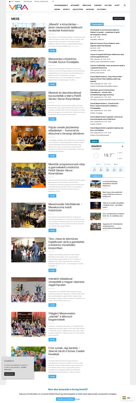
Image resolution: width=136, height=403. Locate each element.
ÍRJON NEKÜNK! (28, 1)
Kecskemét (75, 5)
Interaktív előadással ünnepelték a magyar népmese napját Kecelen (66, 282)
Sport (117, 5)
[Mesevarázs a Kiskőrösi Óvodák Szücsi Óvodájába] (28, 69)
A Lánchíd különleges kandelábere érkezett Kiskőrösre (110, 184)
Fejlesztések (78, 9)
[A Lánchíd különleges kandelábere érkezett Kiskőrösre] (95, 184)
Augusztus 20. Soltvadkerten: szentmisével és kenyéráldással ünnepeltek (113, 226)
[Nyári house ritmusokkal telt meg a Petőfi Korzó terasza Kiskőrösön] (95, 195)
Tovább (52, 50)
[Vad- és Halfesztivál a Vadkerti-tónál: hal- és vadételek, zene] (95, 216)
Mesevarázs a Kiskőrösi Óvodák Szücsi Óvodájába (63, 60)
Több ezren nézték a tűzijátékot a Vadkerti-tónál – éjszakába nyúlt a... (113, 205)
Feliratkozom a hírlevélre (65, 399)
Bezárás (77, 399)
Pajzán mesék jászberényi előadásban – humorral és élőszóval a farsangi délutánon (66, 130)
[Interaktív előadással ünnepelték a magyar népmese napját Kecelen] (28, 289)
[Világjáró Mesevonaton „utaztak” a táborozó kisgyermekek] (28, 324)
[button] (124, 5)
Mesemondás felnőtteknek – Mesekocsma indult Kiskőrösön (65, 207)
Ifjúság (57, 9)
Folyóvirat (101, 9)
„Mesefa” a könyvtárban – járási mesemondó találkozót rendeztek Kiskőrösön (65, 27)
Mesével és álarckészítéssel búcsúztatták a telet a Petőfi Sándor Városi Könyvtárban (64, 95)
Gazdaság (90, 9)
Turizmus (98, 5)
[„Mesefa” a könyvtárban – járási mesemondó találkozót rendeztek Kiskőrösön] (28, 35)
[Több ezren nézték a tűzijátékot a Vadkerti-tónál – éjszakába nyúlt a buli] (95, 205)
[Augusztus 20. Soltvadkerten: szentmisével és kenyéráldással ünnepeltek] (95, 226)
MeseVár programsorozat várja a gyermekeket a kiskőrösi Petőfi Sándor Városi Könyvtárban (66, 169)
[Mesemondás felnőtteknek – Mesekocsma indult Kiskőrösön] (28, 215)
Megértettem (9, 374)
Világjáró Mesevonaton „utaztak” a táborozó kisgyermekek (61, 316)
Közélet (66, 9)
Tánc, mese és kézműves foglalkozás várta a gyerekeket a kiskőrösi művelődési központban (66, 243)
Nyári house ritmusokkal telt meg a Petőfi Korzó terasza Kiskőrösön (112, 194)
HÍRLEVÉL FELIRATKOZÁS (41, 1)
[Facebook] (53, 1)
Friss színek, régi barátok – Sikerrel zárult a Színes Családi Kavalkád (66, 351)
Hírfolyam (86, 5)
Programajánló (61, 5)
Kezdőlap (14, 15)
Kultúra (108, 5)
